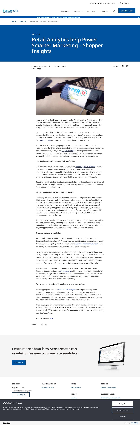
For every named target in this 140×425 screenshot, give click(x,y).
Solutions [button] (64, 11)
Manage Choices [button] (122, 410)
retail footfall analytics (67, 289)
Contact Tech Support (108, 388)
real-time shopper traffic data (87, 244)
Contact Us (19, 362)
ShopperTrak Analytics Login (111, 398)
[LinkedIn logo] (123, 66)
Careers (74, 398)
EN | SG (124, 3)
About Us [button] (104, 11)
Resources (23, 21)
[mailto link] (127, 66)
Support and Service (96, 3)
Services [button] (77, 11)
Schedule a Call (127, 11)
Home (14, 21)
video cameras (66, 271)
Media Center (76, 388)
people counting (68, 151)
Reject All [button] (122, 417)
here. (51, 318)
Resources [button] (91, 11)
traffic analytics (45, 140)
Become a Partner (110, 3)
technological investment (85, 167)
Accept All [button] (122, 404)
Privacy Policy (6, 423)
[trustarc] (134, 422)
